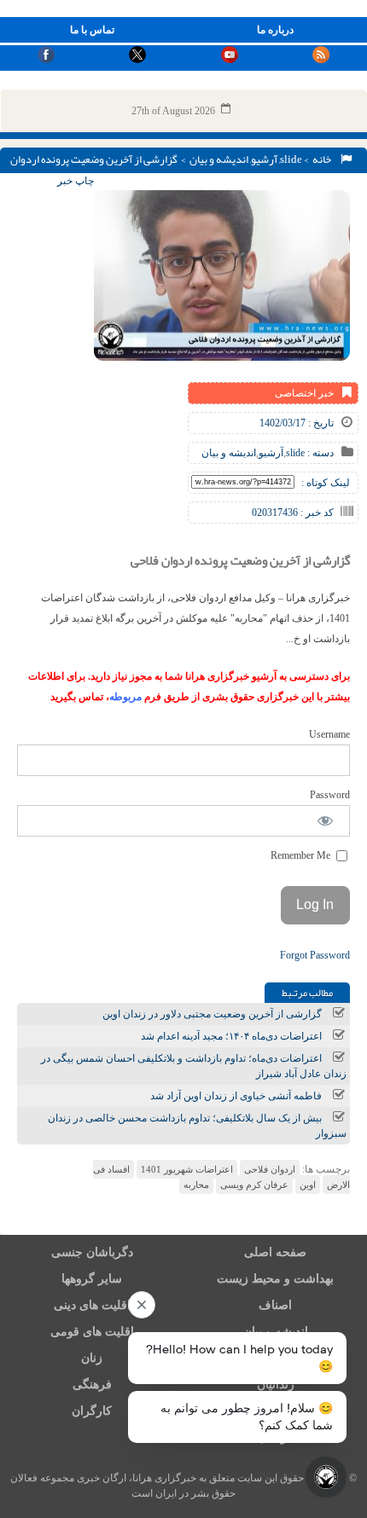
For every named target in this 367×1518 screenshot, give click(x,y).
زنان (91, 1358)
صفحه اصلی (275, 1252)
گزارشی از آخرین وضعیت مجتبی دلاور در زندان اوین (212, 1014)
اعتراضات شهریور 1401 (187, 1169)
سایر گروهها (91, 1278)
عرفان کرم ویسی (254, 1184)
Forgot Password (315, 955)
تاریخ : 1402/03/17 (296, 423)
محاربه (196, 1184)
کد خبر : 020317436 (293, 513)
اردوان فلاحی (269, 1169)
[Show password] (325, 821)
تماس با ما (92, 30)
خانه (323, 159)
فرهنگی (92, 1384)
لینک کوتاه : (325, 483)
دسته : (319, 453)
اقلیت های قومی (92, 1331)
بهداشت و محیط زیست (275, 1278)
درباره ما (275, 30)
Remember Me (302, 855)
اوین (308, 1184)
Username (329, 734)
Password (330, 795)
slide (291, 159)
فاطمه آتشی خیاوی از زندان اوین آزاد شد (236, 1096)
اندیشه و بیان (218, 159)
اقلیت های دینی (92, 1305)
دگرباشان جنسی (92, 1252)
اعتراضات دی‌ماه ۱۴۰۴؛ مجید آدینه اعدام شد (231, 1036)
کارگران (92, 1411)
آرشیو (264, 159)
